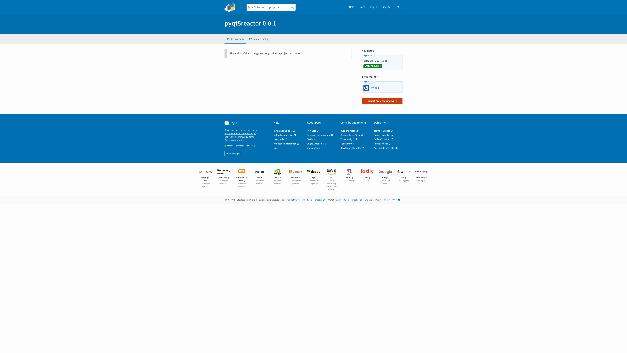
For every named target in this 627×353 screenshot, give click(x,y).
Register (386, 7)
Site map (368, 199)
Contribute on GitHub (351, 135)
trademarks (287, 199)
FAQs (275, 148)
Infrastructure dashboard (319, 135)
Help (351, 7)
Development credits (350, 148)
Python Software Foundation (239, 133)
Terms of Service (382, 131)
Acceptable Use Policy (385, 148)
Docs (362, 7)
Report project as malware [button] (382, 101)
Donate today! (232, 153)
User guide (278, 139)
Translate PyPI (347, 139)
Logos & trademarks (317, 143)
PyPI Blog (311, 131)
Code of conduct (382, 139)
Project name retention (285, 143)
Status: (240, 145)
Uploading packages (283, 135)
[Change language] (398, 7)
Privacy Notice (381, 143)
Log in (373, 7)
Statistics (311, 139)
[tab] (235, 39)
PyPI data (368, 55)
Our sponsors (313, 148)
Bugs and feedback (349, 131)
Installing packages (282, 131)
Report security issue (384, 135)
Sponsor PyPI (347, 143)
